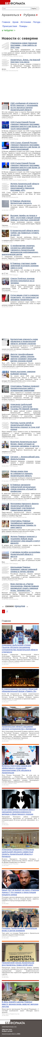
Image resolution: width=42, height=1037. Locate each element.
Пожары (23, 26)
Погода (36, 22)
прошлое (20, 606)
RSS (18, 1034)
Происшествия (9, 26)
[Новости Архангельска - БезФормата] (13, 2)
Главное (6, 22)
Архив (15, 22)
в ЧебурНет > (8, 30)
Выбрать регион (7, 1031)
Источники (26, 22)
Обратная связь (7, 1029)
